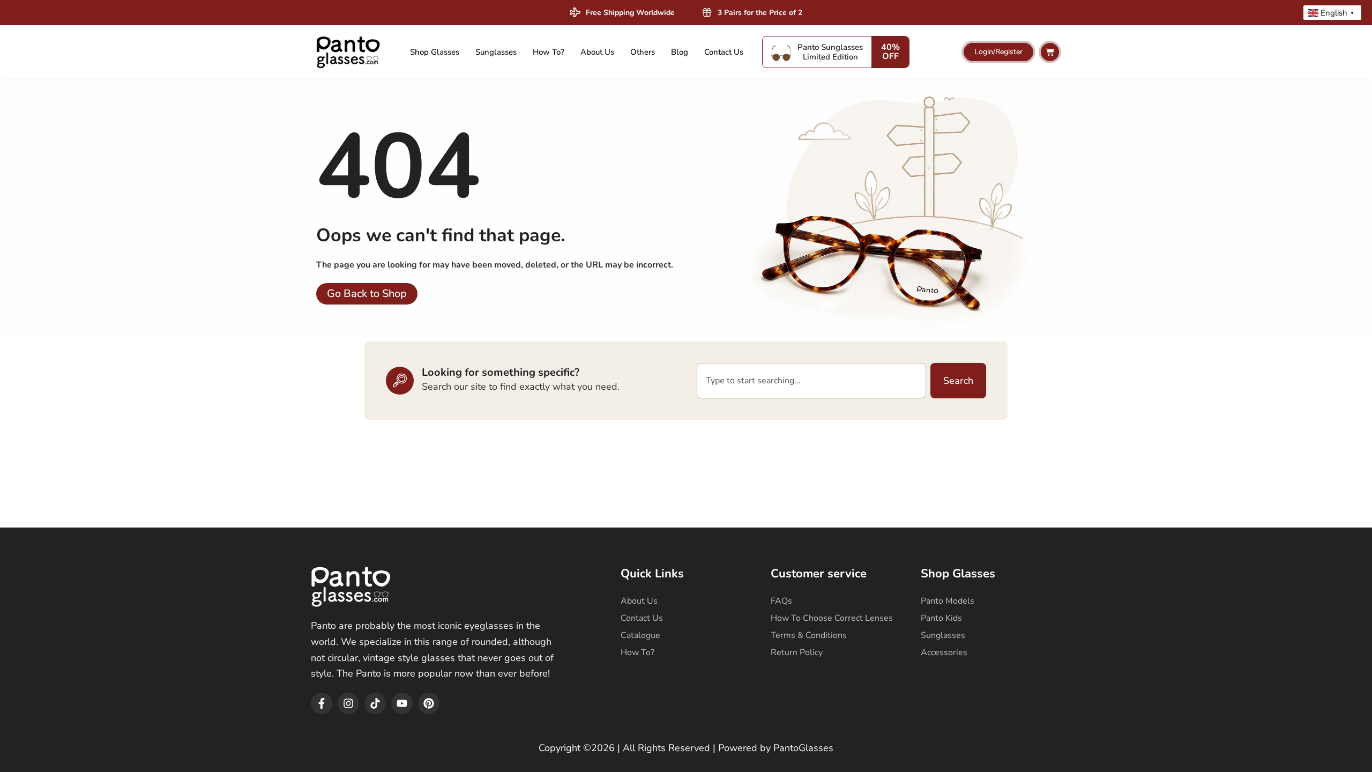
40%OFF (890, 52)
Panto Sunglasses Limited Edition (830, 52)
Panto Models (947, 601)
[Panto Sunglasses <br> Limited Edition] (781, 52)
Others (642, 52)
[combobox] (811, 380)
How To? (548, 52)
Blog (679, 52)
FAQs (781, 601)
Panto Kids (941, 618)
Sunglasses (496, 52)
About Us (597, 52)
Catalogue (640, 635)
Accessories (944, 652)
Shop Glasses (434, 52)
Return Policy (797, 652)
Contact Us (723, 52)
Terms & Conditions (809, 635)
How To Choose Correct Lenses (832, 618)
